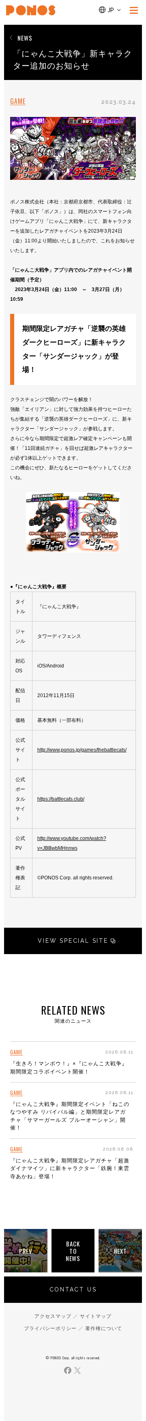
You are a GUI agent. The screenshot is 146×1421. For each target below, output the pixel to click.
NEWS (24, 37)
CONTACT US (73, 1289)
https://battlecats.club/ (60, 799)
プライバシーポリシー (50, 1328)
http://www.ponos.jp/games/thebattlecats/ (82, 750)
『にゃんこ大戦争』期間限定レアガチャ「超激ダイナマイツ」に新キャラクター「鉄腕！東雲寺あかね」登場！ (69, 1168)
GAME (18, 101)
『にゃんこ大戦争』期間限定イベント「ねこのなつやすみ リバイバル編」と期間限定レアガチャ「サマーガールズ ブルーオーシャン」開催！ (69, 1116)
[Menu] (134, 10)
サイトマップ (96, 1316)
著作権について (103, 1328)
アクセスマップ (52, 1316)
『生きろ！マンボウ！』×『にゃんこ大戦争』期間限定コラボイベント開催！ (68, 1067)
